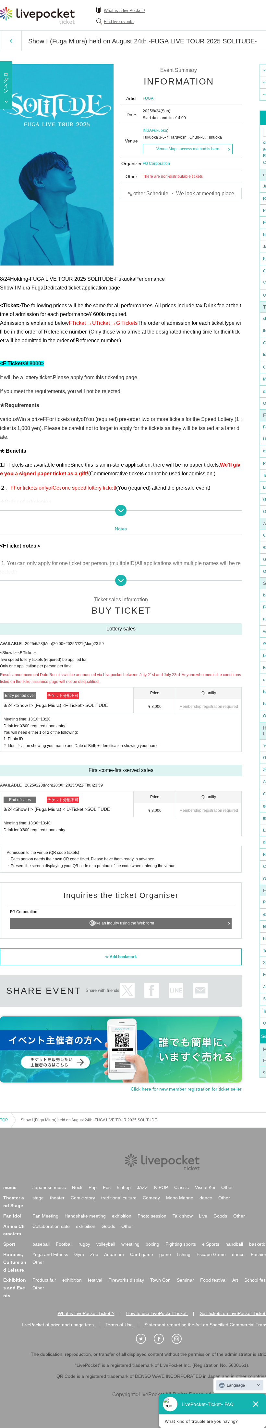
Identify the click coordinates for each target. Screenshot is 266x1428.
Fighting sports (180, 1244)
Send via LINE (176, 990)
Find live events (119, 21)
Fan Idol (12, 1215)
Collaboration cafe (51, 1226)
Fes (107, 1187)
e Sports (210, 1244)
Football (64, 1244)
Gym (79, 1254)
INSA (147, 130)
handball (234, 1244)
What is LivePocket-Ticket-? (86, 1313)
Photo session (152, 1215)
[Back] (11, 41)
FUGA (148, 98)
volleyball (105, 1244)
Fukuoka (159, 130)
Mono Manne (179, 1197)
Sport (9, 1244)
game (165, 1254)
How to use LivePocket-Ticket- (157, 1313)
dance (206, 1197)
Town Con (160, 1280)
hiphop (124, 1187)
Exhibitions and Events (14, 1287)
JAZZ (142, 1187)
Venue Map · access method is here (187, 149)
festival (95, 1280)
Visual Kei (205, 1187)
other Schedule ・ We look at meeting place (183, 193)
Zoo (94, 1254)
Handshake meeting (85, 1215)
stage (38, 1197)
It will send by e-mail (200, 990)
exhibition (121, 1215)
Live (203, 1215)
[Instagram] (180, 1339)
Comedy (151, 1197)
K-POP (161, 1187)
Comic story (83, 1197)
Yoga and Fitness (50, 1254)
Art (235, 1280)
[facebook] (162, 1339)
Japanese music (49, 1187)
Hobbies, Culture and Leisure (14, 1262)
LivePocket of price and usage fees (58, 1324)
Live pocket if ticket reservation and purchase (37, 15)
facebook (151, 990)
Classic (181, 1187)
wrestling (130, 1244)
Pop (93, 1187)
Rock (77, 1187)
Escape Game (211, 1254)
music (10, 1187)
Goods (220, 1215)
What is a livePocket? (124, 10)
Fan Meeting (45, 1215)
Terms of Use (119, 1324)
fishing (183, 1254)
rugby (84, 1244)
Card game (141, 1254)
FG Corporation (156, 163)
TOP (4, 1120)
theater (57, 1197)
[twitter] (144, 1339)
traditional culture (119, 1197)
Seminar (185, 1280)
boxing (152, 1244)
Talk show (183, 1215)
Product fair (44, 1280)
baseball (41, 1244)
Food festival (213, 1280)
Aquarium (114, 1254)
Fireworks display (126, 1280)
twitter (127, 990)
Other (227, 1187)
